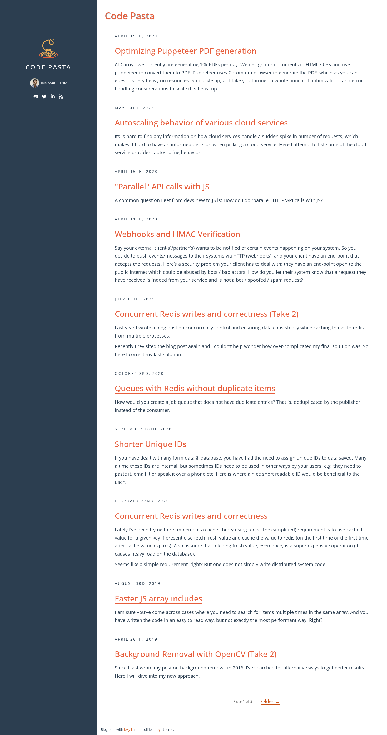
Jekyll (128, 729)
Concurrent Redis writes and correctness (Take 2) (207, 313)
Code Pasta (48, 67)
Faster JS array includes (158, 598)
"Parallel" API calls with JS (162, 186)
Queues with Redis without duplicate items (195, 388)
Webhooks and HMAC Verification (177, 234)
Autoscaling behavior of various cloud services (201, 122)
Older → (270, 701)
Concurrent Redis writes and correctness (191, 515)
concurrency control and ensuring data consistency (242, 327)
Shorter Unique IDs (150, 444)
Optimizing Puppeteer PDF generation (186, 50)
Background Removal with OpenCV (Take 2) (195, 653)
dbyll (158, 729)
